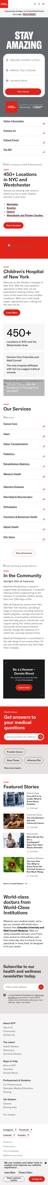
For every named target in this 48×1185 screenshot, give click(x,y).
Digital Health (11, 526)
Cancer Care (10, 423)
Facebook (26, 1130)
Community (9, 1031)
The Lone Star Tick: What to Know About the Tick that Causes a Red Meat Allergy (36, 866)
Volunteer (8, 1069)
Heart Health (32, 834)
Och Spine (9, 537)
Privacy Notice (9, 1146)
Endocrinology (33, 793)
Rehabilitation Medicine (16, 463)
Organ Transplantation (15, 443)
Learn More (9, 1172)
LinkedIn (9, 1135)
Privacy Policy (25, 1172)
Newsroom (8, 1050)
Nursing (7, 1091)
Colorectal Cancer (34, 815)
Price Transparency (11, 1151)
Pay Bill (7, 149)
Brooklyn (11, 207)
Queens (11, 211)
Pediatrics (9, 453)
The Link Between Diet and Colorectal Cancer (35, 820)
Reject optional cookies (14, 1179)
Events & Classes (12, 1053)
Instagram (10, 1130)
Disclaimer (7, 1142)
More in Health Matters (13, 883)
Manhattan (12, 204)
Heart (6, 433)
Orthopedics (10, 506)
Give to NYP (9, 1065)
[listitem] (24, 802)
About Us (8, 1027)
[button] (23, 91)
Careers (7, 1103)
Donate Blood (10, 1072)
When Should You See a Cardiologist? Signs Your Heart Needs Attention (35, 842)
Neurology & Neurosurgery (17, 496)
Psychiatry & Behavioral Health (20, 516)
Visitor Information (13, 121)
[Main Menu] (43, 4)
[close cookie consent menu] (45, 1163)
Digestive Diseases (13, 486)
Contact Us (9, 130)
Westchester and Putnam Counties (25, 215)
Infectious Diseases (35, 858)
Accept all (36, 1179)
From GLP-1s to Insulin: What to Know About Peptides (34, 800)
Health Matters (11, 1046)
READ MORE (29, 14)
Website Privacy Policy (12, 1155)
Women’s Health (12, 474)
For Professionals (12, 1084)
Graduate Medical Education (18, 1088)
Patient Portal (11, 140)
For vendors (9, 1114)
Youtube (23, 1135)
